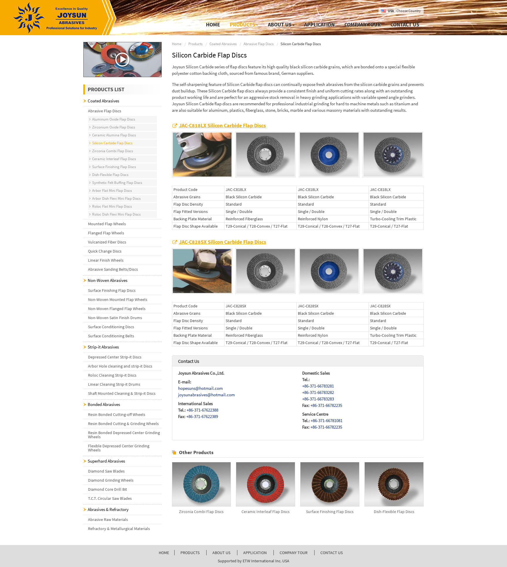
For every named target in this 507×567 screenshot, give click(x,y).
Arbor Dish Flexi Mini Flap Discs (116, 198)
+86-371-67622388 (202, 410)
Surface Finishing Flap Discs (330, 511)
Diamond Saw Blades (106, 471)
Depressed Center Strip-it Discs (114, 357)
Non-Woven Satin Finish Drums (115, 317)
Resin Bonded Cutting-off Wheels (116, 414)
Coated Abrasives (222, 43)
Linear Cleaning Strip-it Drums (114, 384)
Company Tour (362, 24)
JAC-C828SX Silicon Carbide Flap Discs (222, 242)
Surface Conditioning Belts (111, 335)
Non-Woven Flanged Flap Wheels (117, 308)
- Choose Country (404, 11)
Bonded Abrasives (104, 404)
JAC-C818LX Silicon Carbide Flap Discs (222, 125)
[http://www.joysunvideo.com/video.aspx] (122, 60)
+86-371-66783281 (318, 386)
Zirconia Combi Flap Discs (201, 511)
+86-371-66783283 (318, 399)
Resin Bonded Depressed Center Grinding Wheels (124, 434)
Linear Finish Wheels (106, 260)
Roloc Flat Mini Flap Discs (112, 206)
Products (195, 43)
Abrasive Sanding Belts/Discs (113, 269)
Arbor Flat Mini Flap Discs (112, 190)
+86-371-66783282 (318, 392)
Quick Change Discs (104, 251)
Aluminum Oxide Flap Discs (113, 119)
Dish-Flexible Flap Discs (394, 511)
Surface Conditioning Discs (111, 326)
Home (213, 24)
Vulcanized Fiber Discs (107, 242)
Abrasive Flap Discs (258, 43)
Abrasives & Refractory (108, 509)
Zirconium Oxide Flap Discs (113, 127)
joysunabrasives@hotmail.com (206, 394)
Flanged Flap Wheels (106, 233)
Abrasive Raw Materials (108, 519)
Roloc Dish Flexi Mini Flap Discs (116, 214)
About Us (221, 552)
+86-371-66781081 (326, 420)
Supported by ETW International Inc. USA (253, 560)
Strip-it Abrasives (103, 347)
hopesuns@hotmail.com (200, 388)
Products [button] (242, 24)
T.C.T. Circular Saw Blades (110, 498)
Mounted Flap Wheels (107, 223)
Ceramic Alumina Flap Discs (114, 135)
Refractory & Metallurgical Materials (119, 528)
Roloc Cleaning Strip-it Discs (112, 375)
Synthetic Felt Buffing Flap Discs (117, 182)
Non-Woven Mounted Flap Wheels (117, 299)
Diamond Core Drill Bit (107, 489)
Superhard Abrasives (106, 461)
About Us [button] (280, 24)
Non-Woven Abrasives (107, 280)
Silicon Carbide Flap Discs (112, 143)
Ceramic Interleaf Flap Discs (265, 511)
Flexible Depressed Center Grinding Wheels (118, 448)
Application (319, 24)
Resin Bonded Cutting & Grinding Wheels (123, 423)
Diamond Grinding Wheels (110, 480)
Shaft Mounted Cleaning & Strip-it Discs (122, 393)
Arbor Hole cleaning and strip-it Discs (120, 366)
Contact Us (405, 24)
